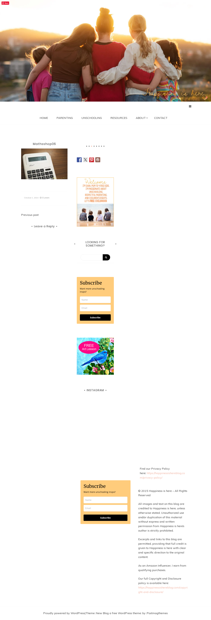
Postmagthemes (157, 613)
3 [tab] (91, 146)
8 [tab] (103, 146)
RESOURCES (118, 118)
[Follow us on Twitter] (85, 159)
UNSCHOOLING (91, 118)
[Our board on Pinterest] (91, 159)
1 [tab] (86, 146)
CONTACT (160, 118)
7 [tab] (101, 146)
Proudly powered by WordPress (64, 613)
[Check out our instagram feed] (97, 159)
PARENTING (65, 118)
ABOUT (141, 118)
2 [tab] (89, 146)
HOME (44, 118)
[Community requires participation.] (95, 418)
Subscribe (95, 317)
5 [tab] (96, 146)
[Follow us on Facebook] (79, 159)
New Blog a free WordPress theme (118, 613)
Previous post (30, 215)
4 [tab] (94, 146)
